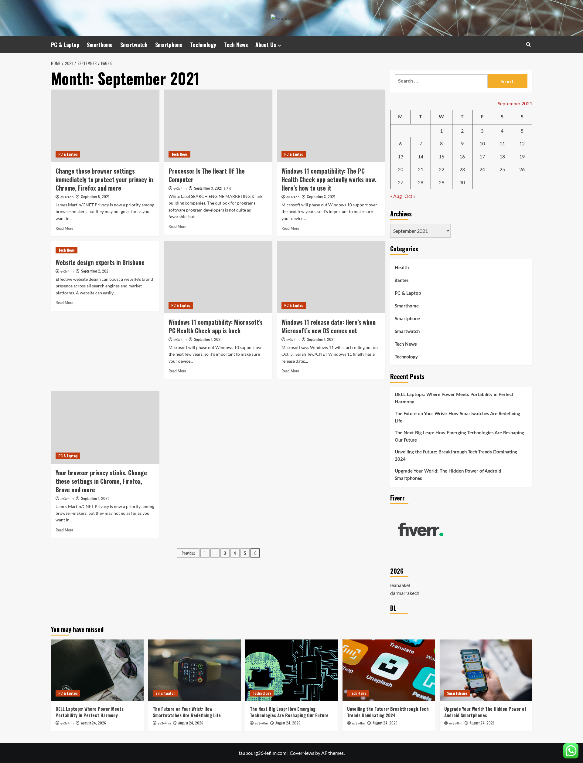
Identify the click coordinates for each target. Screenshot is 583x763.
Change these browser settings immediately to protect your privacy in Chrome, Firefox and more (104, 179)
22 (441, 169)
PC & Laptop (65, 45)
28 (420, 182)
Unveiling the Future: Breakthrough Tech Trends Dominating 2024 (456, 456)
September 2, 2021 (95, 270)
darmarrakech (404, 593)
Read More (64, 228)
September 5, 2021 (95, 196)
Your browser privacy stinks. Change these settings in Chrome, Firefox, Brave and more (101, 481)
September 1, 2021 (208, 339)
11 (502, 143)
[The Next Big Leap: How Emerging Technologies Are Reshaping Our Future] (291, 670)
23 (462, 169)
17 (482, 156)
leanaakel (400, 585)
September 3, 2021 (208, 188)
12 (522, 143)
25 (502, 169)
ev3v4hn (67, 197)
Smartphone (168, 45)
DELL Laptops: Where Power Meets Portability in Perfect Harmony (454, 398)
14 (420, 156)
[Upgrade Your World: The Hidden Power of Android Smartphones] (486, 670)
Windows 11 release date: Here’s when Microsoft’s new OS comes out (328, 326)
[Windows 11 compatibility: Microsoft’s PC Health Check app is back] (218, 277)
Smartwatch (134, 45)
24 (482, 169)
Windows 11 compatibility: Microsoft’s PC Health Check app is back (216, 326)
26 (522, 169)
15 (441, 156)
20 (400, 169)
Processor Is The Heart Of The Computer (207, 175)
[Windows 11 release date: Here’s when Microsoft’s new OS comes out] (331, 277)
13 (400, 156)
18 (502, 156)
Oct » (409, 196)
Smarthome (100, 45)
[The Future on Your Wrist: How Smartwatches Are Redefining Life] (194, 670)
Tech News (236, 45)
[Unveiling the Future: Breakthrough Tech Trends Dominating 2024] (389, 670)
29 (441, 182)
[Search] (528, 44)
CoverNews (302, 753)
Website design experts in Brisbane (100, 262)
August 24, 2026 (93, 722)
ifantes (402, 280)
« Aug (396, 196)
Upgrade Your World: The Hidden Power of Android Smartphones (448, 475)
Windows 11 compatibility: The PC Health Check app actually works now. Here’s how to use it (329, 179)
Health (402, 268)
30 (462, 182)
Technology (203, 45)
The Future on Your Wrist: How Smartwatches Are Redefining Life (457, 417)
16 (462, 156)
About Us (265, 45)
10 (482, 143)
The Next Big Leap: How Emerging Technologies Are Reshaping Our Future (459, 437)
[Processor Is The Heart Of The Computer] (218, 126)
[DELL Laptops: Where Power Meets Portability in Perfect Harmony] (97, 670)
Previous (188, 553)
